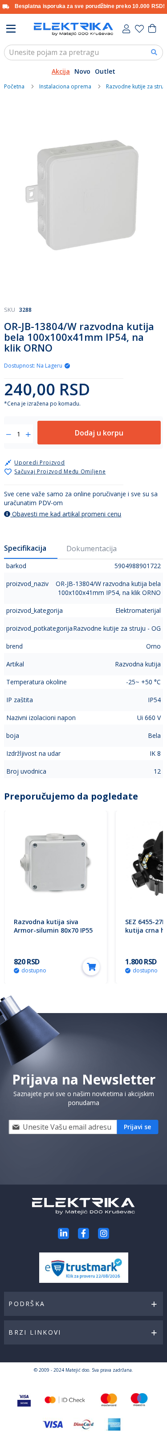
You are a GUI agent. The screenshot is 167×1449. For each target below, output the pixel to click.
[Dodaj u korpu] (91, 967)
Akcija (61, 71)
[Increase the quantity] (28, 434)
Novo (82, 71)
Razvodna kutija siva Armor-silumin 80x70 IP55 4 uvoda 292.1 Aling (53, 930)
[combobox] (83, 52)
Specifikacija (25, 548)
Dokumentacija (91, 548)
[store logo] (73, 29)
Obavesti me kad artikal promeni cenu (65, 514)
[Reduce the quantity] (8, 434)
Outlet (105, 71)
